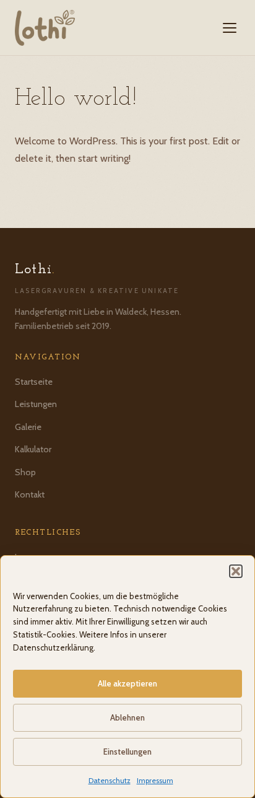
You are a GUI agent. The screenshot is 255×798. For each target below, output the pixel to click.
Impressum (155, 780)
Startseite (34, 381)
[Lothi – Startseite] (45, 28)
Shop (25, 472)
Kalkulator (33, 449)
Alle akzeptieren (127, 683)
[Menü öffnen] (229, 28)
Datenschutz (110, 780)
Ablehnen (127, 717)
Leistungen (36, 404)
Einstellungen (127, 751)
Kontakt (30, 494)
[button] (236, 571)
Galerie (28, 426)
